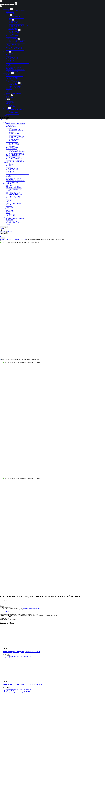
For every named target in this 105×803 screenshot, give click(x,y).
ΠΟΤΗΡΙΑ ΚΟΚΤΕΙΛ (14, 139)
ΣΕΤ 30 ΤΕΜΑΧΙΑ (14, 143)
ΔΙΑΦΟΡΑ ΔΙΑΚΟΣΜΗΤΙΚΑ (13, 203)
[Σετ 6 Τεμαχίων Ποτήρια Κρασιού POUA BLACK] (24, 681)
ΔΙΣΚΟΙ (8, 213)
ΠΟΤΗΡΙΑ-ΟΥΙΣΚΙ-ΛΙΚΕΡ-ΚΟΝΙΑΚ (19, 137)
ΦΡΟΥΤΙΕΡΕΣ (10, 171)
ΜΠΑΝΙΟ (5, 217)
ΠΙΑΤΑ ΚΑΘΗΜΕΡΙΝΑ (15, 129)
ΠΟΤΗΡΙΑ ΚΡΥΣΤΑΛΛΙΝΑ (16, 136)
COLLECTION (7, 204)
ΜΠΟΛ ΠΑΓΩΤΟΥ (11, 126)
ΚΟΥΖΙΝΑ (6, 163)
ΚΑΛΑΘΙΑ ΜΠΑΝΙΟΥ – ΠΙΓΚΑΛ (15, 218)
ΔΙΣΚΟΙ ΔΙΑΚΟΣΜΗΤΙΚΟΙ (13, 192)
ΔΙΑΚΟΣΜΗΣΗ (7, 183)
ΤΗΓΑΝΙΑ (9, 165)
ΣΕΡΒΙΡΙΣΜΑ (6, 122)
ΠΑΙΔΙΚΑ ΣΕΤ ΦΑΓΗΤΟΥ (13, 156)
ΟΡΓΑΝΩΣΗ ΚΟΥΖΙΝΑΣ (12, 182)
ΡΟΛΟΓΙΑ (8, 201)
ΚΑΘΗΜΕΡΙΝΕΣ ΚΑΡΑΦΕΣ (16, 153)
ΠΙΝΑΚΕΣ (9, 199)
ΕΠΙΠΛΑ (8, 200)
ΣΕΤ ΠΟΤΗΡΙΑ (13, 140)
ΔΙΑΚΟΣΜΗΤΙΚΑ (11, 207)
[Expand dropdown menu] (11, 128)
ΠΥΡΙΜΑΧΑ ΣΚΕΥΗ (11, 149)
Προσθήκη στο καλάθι (5, 607)
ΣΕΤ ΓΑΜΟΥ (9, 210)
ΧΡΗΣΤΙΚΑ (9, 206)
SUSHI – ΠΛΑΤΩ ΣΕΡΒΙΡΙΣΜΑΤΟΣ (15, 154)
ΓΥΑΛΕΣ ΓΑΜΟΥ (10, 215)
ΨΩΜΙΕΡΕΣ (9, 172)
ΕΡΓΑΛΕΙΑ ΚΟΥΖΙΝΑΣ (12, 168)
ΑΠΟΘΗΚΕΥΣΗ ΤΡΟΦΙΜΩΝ (14, 169)
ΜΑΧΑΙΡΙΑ (9, 176)
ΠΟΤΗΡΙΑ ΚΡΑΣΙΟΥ (14, 135)
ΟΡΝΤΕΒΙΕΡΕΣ (10, 125)
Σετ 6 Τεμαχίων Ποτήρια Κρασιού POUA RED (21, 652)
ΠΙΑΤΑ (8, 128)
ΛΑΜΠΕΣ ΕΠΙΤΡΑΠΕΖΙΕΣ (13, 197)
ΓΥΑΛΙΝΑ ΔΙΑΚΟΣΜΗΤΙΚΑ (13, 189)
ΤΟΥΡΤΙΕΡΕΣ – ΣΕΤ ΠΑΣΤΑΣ (14, 158)
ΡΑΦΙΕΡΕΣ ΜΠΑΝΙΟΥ (12, 221)
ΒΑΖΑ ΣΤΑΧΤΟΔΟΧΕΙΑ (16, 195)
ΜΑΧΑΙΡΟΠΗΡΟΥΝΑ (12, 142)
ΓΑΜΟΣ (5, 208)
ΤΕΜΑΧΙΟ (12, 146)
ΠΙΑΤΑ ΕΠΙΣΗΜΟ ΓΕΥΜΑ (16, 131)
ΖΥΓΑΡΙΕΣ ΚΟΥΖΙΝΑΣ (12, 179)
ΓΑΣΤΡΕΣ (8, 167)
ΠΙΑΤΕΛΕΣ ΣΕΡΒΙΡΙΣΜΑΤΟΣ (14, 160)
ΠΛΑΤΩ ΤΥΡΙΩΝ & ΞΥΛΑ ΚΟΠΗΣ (15, 124)
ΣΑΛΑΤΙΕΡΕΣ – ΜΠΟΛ (12, 147)
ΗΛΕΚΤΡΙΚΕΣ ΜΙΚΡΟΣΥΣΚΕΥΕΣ (15, 181)
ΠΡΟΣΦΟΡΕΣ (6, 224)
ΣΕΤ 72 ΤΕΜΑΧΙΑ (14, 144)
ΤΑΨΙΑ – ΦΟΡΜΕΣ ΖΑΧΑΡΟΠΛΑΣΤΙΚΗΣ (17, 174)
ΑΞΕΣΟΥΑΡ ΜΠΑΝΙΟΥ (12, 222)
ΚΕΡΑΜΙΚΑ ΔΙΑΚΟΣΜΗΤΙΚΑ (14, 188)
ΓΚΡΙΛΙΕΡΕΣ (9, 175)
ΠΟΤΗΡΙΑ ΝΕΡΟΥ (14, 133)
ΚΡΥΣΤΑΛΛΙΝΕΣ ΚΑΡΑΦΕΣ (17, 151)
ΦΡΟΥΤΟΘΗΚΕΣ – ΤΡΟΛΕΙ (13, 178)
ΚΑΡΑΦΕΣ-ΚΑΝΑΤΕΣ (12, 150)
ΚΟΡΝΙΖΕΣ (9, 185)
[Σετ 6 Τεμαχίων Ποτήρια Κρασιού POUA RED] (24, 648)
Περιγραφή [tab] (6, 611)
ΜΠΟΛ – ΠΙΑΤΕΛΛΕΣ (15, 196)
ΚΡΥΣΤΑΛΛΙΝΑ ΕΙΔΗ (12, 193)
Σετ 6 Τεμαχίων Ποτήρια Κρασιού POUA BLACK (23, 684)
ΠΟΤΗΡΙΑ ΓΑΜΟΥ (11, 214)
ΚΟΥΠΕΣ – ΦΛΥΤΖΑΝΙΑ (13, 157)
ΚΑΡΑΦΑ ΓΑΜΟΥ (11, 211)
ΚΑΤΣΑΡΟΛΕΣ (10, 164)
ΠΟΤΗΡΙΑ (9, 132)
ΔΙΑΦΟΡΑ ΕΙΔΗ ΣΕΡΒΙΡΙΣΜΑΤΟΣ (15, 161)
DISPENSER (9, 220)
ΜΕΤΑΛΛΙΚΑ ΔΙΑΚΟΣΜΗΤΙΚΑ (14, 186)
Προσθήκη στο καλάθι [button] (8, 657)
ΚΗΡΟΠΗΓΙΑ (9, 190)
